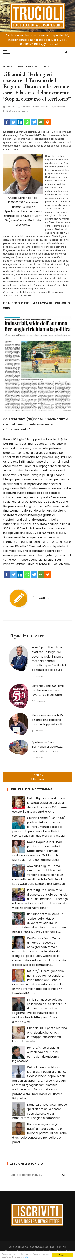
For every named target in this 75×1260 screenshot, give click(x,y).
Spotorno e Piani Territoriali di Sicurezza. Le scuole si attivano (47, 746)
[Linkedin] (20, 122)
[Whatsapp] (27, 122)
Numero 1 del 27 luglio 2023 (32, 66)
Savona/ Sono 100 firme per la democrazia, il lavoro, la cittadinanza (48, 690)
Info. (27, 1256)
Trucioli (61, 107)
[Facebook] (7, 122)
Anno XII (8, 66)
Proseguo (63, 1255)
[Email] (41, 122)
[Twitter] (13, 122)
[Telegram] (34, 122)
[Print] (47, 122)
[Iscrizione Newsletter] (37, 1215)
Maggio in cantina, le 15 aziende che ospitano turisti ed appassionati (47, 719)
